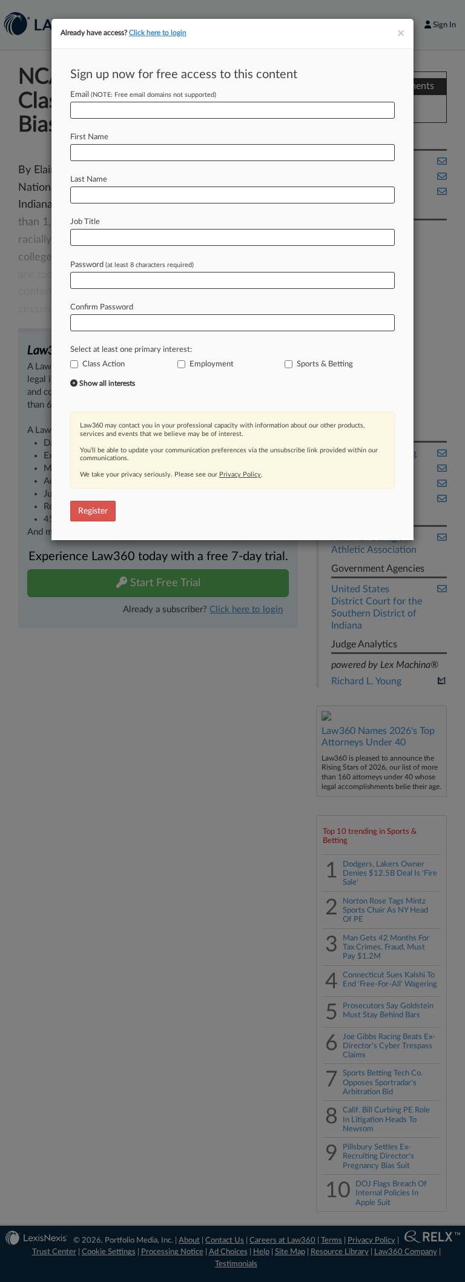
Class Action (103, 364)
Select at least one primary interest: (131, 350)
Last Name (88, 179)
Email (143, 95)
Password (132, 265)
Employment (212, 364)
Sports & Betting (325, 364)
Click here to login (157, 32)
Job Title (85, 222)
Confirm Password (101, 307)
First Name (89, 137)
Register (93, 511)
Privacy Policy (240, 474)
